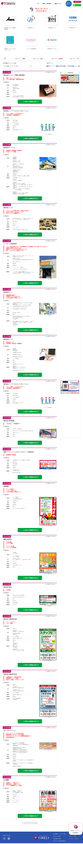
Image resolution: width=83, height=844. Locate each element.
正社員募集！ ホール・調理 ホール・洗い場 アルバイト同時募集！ (11, 545)
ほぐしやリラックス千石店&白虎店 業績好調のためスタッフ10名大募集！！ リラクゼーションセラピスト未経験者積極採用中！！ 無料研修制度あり (19, 735)
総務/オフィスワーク (52, 66)
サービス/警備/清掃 (68, 66)
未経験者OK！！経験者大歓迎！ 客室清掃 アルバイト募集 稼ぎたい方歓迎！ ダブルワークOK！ (15, 678)
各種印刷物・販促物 (57, 838)
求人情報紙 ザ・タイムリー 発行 (59, 833)
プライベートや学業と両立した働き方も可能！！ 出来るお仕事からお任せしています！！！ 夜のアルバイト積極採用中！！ (18, 212)
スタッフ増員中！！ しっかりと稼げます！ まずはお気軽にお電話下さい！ (14, 490)
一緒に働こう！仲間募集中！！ (14, 423)
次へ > (35, 822)
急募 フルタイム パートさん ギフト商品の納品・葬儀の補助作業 (15, 78)
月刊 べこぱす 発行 (57, 836)
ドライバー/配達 (77, 66)
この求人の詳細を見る (30, 101)
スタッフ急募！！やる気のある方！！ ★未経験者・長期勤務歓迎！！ (15, 114)
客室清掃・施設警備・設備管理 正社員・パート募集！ (14, 151)
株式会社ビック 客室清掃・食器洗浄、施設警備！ (14, 343)
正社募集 (8, 590)
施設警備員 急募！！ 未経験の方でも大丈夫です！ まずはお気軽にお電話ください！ (14, 296)
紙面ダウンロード (58, 3)
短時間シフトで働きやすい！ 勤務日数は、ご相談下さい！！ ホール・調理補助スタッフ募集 (14, 784)
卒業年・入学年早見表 (46, 3)
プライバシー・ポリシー (74, 838)
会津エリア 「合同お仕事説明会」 (59, 840)
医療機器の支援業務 (11, 454)
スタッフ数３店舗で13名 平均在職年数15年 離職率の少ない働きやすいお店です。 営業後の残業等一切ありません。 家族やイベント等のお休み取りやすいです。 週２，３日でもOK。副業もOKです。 (27, 248)
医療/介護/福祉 (60, 66)
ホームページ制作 (72, 836)
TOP (38, 3)
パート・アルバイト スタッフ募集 (11, 622)
